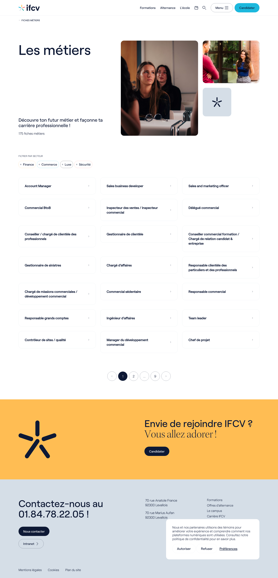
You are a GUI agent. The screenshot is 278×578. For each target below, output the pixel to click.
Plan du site (73, 570)
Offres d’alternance (220, 505)
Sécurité (85, 164)
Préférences (228, 549)
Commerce (49, 164)
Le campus (214, 511)
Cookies (53, 570)
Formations (148, 8)
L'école (185, 8)
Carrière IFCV (216, 516)
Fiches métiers (31, 20)
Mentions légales (30, 570)
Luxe (68, 164)
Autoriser (184, 549)
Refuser (206, 549)
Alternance (167, 8)
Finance (28, 164)
